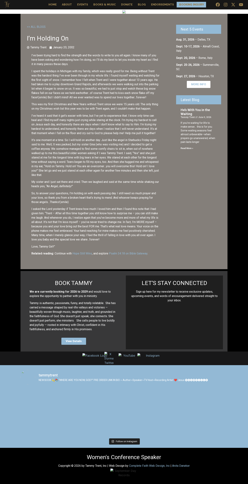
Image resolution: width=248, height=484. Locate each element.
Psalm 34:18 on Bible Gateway (128, 253)
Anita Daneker (181, 465)
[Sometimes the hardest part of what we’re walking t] (41, 423)
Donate (127, 4)
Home (52, 4)
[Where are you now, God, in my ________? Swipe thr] (207, 423)
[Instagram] (225, 4)
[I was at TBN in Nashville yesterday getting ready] (124, 423)
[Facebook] (217, 4)
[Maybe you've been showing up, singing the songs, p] (165, 400)
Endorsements (162, 4)
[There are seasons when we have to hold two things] (82, 400)
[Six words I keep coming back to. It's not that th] (165, 423)
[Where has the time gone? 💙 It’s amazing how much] (124, 400)
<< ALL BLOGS (36, 27)
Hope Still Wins (82, 253)
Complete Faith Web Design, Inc (149, 465)
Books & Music (104, 4)
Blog (142, 4)
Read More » (187, 148)
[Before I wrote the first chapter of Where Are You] (207, 400)
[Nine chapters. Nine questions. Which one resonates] (41, 400)
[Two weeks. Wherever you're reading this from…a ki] (82, 423)
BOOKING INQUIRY (191, 4)
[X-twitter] (233, 4)
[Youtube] (241, 4)
